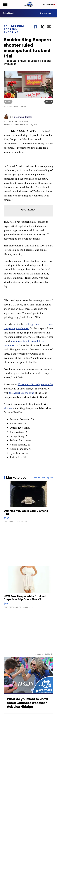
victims (8, 408)
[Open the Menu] (5, 4)
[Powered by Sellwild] (49, 654)
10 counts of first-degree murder (35, 384)
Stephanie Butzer (23, 116)
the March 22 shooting (21, 392)
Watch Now (48, 5)
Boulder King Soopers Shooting (14, 29)
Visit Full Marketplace (43, 477)
